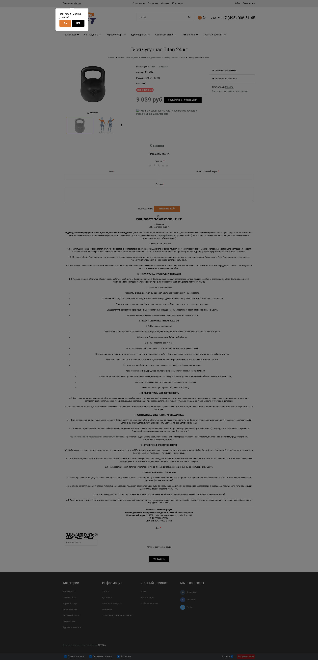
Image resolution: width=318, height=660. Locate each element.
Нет (78, 23)
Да (65, 23)
